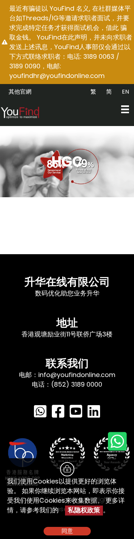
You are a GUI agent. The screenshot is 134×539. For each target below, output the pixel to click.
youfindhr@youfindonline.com (57, 75)
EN (125, 92)
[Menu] (125, 109)
